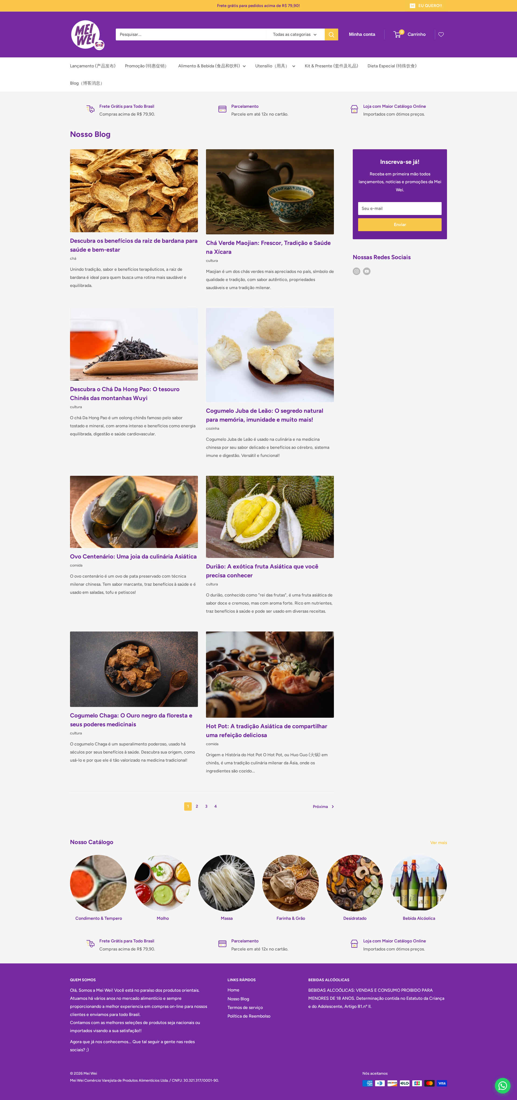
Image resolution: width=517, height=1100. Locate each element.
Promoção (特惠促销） (147, 65)
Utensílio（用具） (272, 65)
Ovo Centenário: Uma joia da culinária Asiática (133, 556)
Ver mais (439, 842)
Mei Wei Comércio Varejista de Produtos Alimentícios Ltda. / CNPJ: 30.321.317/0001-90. (144, 1080)
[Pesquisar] (331, 34)
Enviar (400, 224)
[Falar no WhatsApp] (503, 1086)
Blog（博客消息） (87, 83)
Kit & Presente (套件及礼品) (331, 65)
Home (233, 990)
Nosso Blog (238, 998)
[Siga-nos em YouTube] (367, 271)
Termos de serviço (245, 1007)
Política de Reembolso (249, 1016)
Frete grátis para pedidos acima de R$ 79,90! (258, 5)
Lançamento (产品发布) (93, 65)
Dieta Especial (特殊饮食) (392, 65)
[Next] (447, 882)
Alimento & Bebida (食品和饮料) (209, 65)
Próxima (320, 806)
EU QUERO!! (430, 5)
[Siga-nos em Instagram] (356, 271)
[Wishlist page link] (441, 34)
